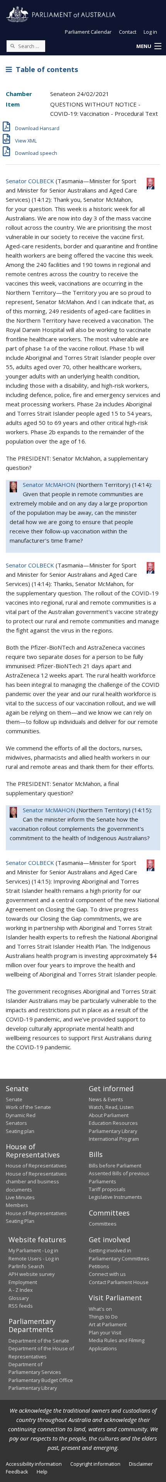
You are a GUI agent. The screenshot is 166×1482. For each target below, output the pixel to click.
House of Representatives (36, 1165)
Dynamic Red (21, 1115)
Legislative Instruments (115, 1196)
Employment (22, 1282)
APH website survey (31, 1274)
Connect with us (107, 1274)
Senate (14, 1099)
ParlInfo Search (26, 1266)
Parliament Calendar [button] (88, 31)
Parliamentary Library (113, 1131)
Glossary (18, 1298)
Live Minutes (20, 1197)
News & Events (106, 1099)
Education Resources (113, 1122)
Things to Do (103, 1316)
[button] (148, 46)
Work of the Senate (28, 1107)
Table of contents (45, 69)
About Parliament (109, 1115)
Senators (16, 1122)
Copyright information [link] (95, 1463)
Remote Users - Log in (33, 1258)
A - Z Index (20, 1289)
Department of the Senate (38, 1340)
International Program (114, 1138)
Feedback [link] (17, 1471)
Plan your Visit (105, 1332)
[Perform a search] (12, 46)
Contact (127, 31)
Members (17, 1205)
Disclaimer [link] (141, 1463)
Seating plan (20, 1131)
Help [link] (42, 1471)
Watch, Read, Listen (111, 1107)
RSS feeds (20, 1305)
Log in (150, 31)
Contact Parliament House (119, 1282)
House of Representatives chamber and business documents (36, 1181)
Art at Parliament (108, 1324)
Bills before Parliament (115, 1165)
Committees (103, 1223)
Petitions (99, 1266)
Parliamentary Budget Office (40, 1380)
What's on (100, 1308)
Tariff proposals (107, 1189)
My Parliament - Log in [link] (33, 1250)
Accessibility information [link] (34, 1463)
